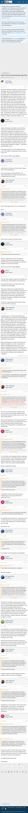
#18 (26, 655)
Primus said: (4, 189)
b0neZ (7, 270)
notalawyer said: (5, 252)
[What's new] (23, 1)
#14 (26, 536)
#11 (26, 436)
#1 (26, 87)
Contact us (3, 807)
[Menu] (2, 2)
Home (2, 808)
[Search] (26, 1)
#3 (26, 165)
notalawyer (8, 160)
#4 (26, 186)
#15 (26, 562)
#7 (26, 276)
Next (14, 764)
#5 (26, 219)
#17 (26, 626)
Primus (7, 119)
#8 (26, 313)
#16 (26, 582)
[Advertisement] (14, 58)
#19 (26, 686)
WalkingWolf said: (6, 510)
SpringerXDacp (9, 576)
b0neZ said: (4, 478)
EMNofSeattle (9, 620)
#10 (26, 391)
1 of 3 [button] (9, 764)
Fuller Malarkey (10, 180)
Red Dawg (4, 77)
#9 (26, 365)
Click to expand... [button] (14, 201)
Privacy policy (19, 807)
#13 (26, 507)
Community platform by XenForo (13, 811)
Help (24, 807)
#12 (26, 475)
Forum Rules (14, 38)
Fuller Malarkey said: (6, 439)
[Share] (25, 87)
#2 (26, 125)
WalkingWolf (9, 359)
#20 (26, 721)
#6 (26, 248)
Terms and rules (11, 807)
